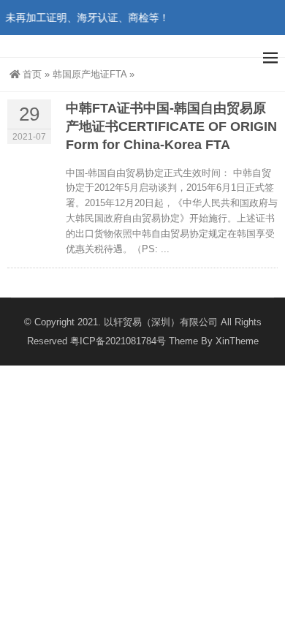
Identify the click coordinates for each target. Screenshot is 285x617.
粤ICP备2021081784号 (118, 341)
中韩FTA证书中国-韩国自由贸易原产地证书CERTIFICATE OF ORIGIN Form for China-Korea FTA (171, 126)
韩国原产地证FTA (89, 74)
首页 (32, 74)
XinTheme (237, 341)
